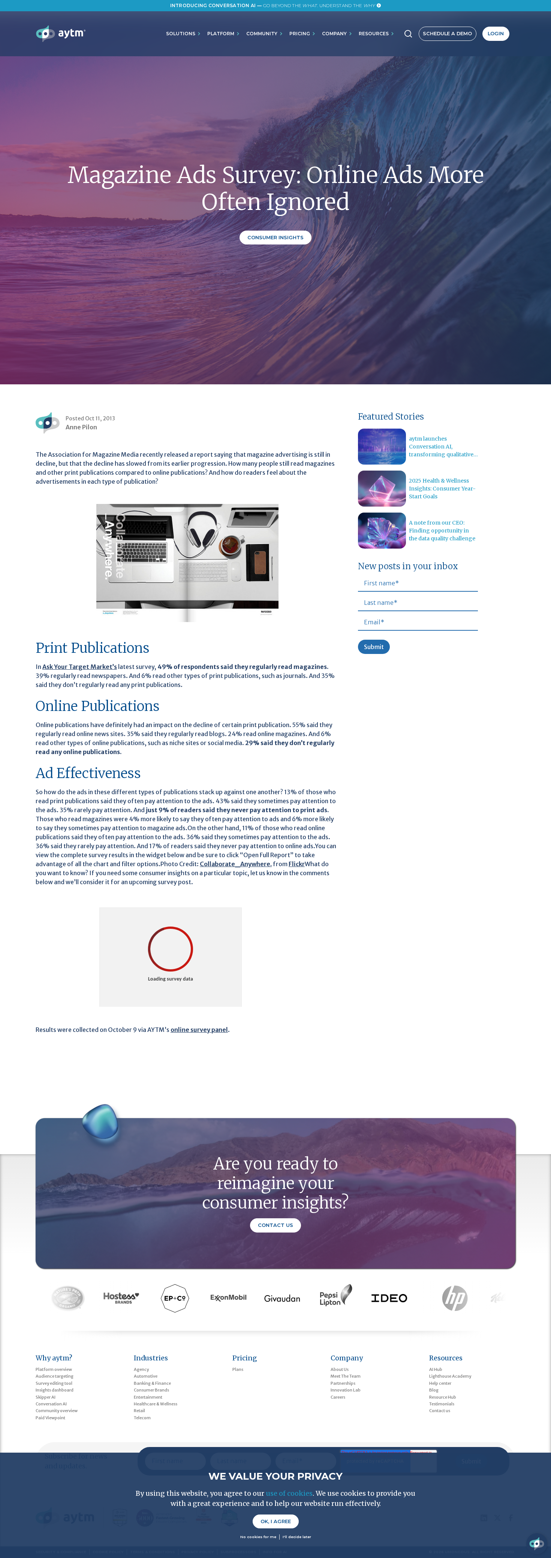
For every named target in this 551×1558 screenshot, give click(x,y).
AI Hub (435, 1369)
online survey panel (199, 1029)
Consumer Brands (151, 1390)
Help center (440, 1383)
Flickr (297, 864)
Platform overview (54, 1369)
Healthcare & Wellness (155, 1404)
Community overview (57, 1410)
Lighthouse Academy (450, 1376)
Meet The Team (346, 1376)
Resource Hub (442, 1397)
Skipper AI (45, 1397)
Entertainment (148, 1397)
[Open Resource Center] (536, 1543)
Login (496, 33)
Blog (434, 1390)
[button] (183, 33)
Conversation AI (51, 1404)
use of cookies (289, 1493)
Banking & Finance (152, 1383)
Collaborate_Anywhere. (236, 864)
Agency (141, 1369)
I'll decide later (297, 1537)
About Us (340, 1369)
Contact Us (275, 1225)
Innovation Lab (346, 1390)
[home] (60, 34)
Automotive (145, 1376)
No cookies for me (258, 1537)
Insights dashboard (54, 1390)
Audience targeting (54, 1376)
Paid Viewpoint (50, 1417)
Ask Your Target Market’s (79, 666)
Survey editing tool (54, 1383)
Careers (338, 1397)
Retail (139, 1410)
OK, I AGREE (276, 1521)
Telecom (142, 1417)
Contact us (439, 1410)
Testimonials (441, 1404)
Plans (237, 1369)
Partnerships (343, 1383)
